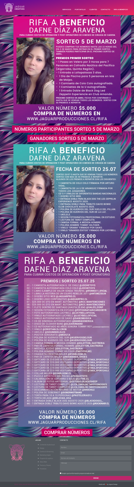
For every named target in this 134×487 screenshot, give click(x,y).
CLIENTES (93, 9)
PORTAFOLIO (80, 9)
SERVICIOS (66, 9)
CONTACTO (105, 9)
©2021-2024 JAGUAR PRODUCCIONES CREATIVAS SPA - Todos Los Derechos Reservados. (41, 484)
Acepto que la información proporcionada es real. (78, 473)
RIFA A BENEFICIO (121, 9)
